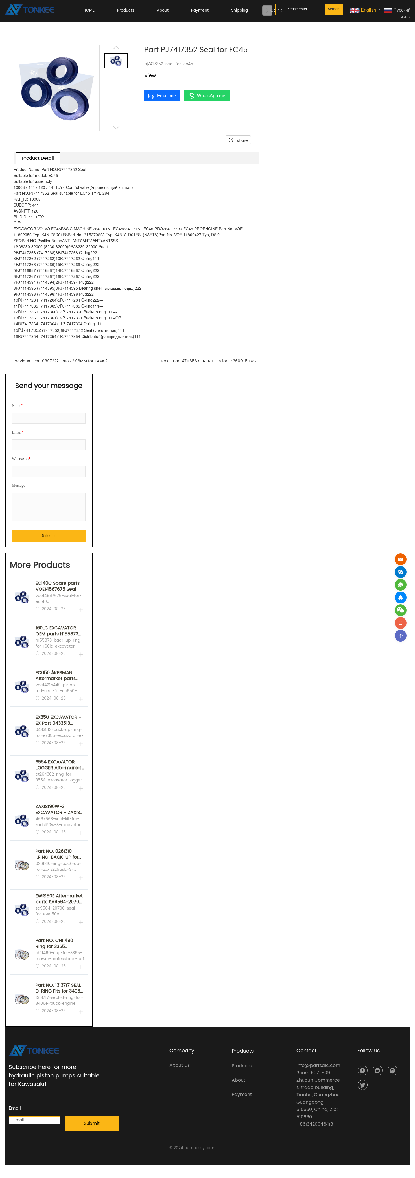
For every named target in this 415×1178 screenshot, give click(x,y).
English (368, 10)
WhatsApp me (211, 95)
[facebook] (363, 1070)
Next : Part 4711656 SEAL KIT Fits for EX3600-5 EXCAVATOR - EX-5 (210, 361)
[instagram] (392, 1070)
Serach (334, 9)
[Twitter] (363, 1085)
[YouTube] (378, 1070)
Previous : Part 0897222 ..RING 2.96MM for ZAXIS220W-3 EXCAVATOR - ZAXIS (63, 361)
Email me (166, 95)
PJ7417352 (29, 330)
